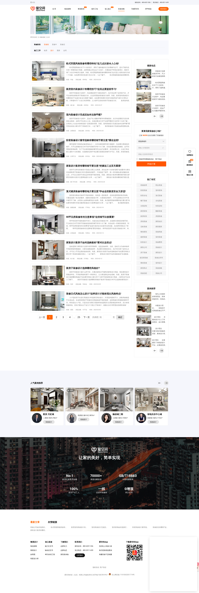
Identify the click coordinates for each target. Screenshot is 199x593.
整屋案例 (81, 8)
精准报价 (163, 9)
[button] (161, 116)
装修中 (54, 44)
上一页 (42, 317)
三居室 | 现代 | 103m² (120, 418)
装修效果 (143, 185)
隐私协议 (150, 159)
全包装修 (159, 201)
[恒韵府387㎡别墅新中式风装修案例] (81, 400)
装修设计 (159, 247)
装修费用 (159, 242)
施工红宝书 (49, 546)
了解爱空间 (135, 9)
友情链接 (52, 522)
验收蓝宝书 (49, 550)
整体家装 (143, 232)
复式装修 (159, 195)
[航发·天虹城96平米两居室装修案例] (47, 400)
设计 (52, 50)
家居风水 (143, 268)
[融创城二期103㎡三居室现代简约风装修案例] (116, 400)
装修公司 (159, 273)
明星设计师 (34, 558)
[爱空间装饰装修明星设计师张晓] (107, 418)
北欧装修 (143, 227)
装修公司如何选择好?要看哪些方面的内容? (45, 527)
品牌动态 (64, 550)
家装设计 (159, 252)
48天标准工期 (50, 554)
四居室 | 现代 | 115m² (154, 418)
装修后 (62, 44)
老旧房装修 (144, 258)
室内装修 (159, 237)
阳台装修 (159, 185)
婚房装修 (143, 237)
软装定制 (159, 206)
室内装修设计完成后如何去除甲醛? (104, 527)
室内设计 (159, 263)
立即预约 (80, 555)
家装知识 (159, 221)
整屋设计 (33, 550)
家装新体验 (65, 554)
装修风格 (159, 232)
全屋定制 (143, 206)
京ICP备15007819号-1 (100, 575)
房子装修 (143, 252)
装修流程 (143, 273)
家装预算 (159, 227)
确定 (120, 317)
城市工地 (94, 9)
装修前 (46, 44)
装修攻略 (121, 9)
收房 (45, 50)
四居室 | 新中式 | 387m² (86, 415)
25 (79, 317)
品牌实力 (64, 546)
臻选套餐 (67, 9)
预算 (58, 50)
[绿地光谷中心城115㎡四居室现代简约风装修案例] (151, 400)
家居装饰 (143, 211)
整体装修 (143, 263)
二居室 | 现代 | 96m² (50, 418)
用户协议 (158, 159)
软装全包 (143, 195)
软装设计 (143, 242)
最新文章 (35, 522)
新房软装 (143, 216)
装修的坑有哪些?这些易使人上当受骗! (166, 527)
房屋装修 (159, 216)
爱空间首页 (33, 37)
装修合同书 (159, 258)
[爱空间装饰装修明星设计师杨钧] (37, 418)
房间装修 (143, 221)
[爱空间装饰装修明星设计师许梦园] (141, 418)
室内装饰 (159, 190)
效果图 (32, 554)
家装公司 (143, 247)
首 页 (54, 9)
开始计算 (151, 164)
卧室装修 (143, 190)
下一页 (86, 317)
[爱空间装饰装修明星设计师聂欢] (72, 418)
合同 (65, 50)
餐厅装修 (143, 201)
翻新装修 (159, 211)
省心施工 (108, 8)
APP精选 (148, 9)
